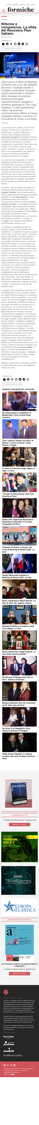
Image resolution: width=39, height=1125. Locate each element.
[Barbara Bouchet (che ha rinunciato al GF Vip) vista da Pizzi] (19, 691)
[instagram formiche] (11, 1065)
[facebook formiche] (4, 1065)
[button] (4, 10)
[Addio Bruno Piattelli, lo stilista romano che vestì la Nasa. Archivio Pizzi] (19, 742)
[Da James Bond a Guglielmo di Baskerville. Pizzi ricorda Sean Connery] (19, 401)
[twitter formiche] (7, 1065)
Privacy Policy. (16, 1072)
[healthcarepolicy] (19, 1055)
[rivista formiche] (19, 944)
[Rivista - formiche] (19, 1037)
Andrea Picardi (7, 37)
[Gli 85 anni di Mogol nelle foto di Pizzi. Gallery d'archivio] (19, 666)
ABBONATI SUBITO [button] (19, 824)
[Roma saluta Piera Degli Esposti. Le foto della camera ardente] (19, 640)
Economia (4, 19)
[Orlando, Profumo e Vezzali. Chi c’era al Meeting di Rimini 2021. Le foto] (19, 536)
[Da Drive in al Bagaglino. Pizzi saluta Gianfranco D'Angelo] (19, 717)
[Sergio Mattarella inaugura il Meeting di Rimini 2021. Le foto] (19, 563)
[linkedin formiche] (14, 1065)
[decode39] (19, 1050)
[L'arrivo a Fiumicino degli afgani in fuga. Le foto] (19, 457)
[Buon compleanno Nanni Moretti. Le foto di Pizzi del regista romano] (19, 589)
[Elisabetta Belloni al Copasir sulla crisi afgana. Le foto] (19, 614)
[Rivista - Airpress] (19, 1043)
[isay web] (12, 1074)
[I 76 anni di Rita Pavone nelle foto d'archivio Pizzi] (19, 482)
